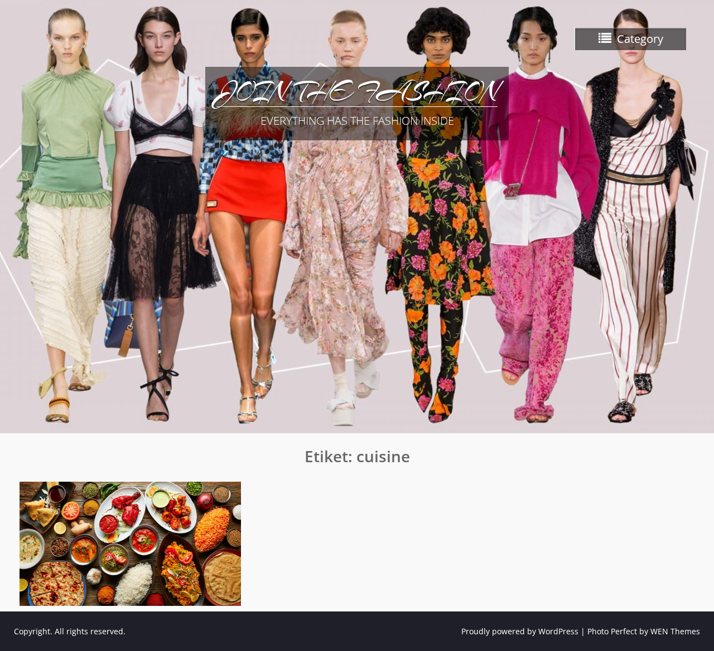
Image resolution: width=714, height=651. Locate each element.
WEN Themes (675, 631)
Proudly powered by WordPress (519, 631)
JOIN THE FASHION (357, 92)
